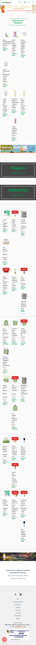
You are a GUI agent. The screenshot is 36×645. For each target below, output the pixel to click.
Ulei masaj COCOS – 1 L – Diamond (23, 280)
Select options (5, 343)
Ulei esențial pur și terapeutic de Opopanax (5, 333)
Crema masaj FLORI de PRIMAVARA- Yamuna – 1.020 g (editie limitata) (6, 75)
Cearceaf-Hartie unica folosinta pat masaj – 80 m (14, 333)
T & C (18, 599)
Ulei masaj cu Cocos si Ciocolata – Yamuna (14, 389)
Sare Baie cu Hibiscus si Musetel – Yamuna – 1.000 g (5, 253)
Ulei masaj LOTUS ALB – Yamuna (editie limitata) (23, 104)
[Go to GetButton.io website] (4, 643)
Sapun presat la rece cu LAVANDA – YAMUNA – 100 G (5, 505)
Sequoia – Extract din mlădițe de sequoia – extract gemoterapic (6, 361)
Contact (18, 613)
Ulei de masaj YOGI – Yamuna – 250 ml (14, 223)
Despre (18, 607)
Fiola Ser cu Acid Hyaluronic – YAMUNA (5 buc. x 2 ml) (23, 225)
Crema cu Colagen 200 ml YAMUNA (5, 223)
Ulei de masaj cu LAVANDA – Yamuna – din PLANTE (14, 281)
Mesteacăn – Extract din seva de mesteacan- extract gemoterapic (24, 389)
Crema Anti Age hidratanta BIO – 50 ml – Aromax (23, 333)
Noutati (18, 610)
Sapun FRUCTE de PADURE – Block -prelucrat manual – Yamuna (5, 282)
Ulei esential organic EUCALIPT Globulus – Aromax (23, 450)
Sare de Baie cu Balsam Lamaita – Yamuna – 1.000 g (5, 452)
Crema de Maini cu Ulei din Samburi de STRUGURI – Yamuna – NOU (23, 505)
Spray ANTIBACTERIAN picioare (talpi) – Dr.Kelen (7, 42)
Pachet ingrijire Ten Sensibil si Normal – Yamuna (5, 391)
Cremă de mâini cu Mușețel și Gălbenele (23, 304)
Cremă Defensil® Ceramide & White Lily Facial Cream (14, 131)
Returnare (18, 604)
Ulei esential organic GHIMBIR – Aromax (23, 533)
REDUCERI (18, 616)
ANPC (18, 618)
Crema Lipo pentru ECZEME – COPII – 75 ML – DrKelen (14, 45)
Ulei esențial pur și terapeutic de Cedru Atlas (14, 418)
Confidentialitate (18, 602)
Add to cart (5, 49)
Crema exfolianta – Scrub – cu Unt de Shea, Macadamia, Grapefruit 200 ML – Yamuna (15, 506)
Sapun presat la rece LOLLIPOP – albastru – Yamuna (14, 450)
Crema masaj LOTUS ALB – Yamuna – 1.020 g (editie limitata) (5, 104)
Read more (23, 234)
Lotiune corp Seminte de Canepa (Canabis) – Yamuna (14, 477)
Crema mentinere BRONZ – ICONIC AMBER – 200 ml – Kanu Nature (23, 46)
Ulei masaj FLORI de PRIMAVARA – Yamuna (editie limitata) (15, 103)
